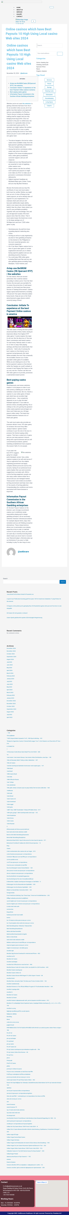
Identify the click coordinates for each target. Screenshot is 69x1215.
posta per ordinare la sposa (14, 1068)
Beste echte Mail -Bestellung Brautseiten (18, 834)
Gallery (19, 14)
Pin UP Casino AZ (11, 1046)
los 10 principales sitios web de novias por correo (20, 923)
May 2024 (9, 667)
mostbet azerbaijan (12, 961)
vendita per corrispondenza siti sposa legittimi (19, 1123)
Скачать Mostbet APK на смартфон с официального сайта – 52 (25, 1164)
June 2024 (10, 665)
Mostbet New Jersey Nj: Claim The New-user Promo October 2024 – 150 (27, 981)
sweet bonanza (11, 1104)
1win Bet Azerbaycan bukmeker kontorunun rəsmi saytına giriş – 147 (25, 765)
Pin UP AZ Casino (11, 1035)
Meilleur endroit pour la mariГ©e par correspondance (21, 942)
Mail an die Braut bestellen (14, 931)
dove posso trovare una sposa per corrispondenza (20, 870)
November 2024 (11, 651)
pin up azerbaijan (11, 1038)
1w (7, 754)
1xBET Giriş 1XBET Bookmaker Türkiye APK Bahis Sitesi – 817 (24, 810)
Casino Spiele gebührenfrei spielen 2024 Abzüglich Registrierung (24, 617)
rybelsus (9, 1088)
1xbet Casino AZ (11, 798)
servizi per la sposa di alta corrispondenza (18, 1090)
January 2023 (10, 698)
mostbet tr (10, 992)
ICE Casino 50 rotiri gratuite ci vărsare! (17, 613)
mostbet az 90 (11, 956)
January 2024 (10, 678)
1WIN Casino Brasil (12, 774)
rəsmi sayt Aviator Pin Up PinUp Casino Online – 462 (21, 1080)
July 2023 (9, 681)
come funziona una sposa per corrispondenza (19, 854)
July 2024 (9, 662)
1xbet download (11, 801)
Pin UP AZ (9, 1033)
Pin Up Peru (10, 1055)
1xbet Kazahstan (11, 815)
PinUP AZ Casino (11, 1063)
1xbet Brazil (10, 796)
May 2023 (9, 687)
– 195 (8, 733)
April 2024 (9, 670)
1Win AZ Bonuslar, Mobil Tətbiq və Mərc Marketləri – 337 (22, 760)
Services (19, 12)
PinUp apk (9, 1060)
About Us (20, 9)
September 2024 (11, 656)
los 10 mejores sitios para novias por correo (19, 920)
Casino (8, 848)
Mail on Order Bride (12, 937)
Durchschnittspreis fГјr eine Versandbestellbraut (20, 879)
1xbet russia (10, 821)
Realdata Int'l (57, 1213)
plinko (8, 1066)
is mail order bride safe (13, 906)
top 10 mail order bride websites (16, 1110)
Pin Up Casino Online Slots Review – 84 (17, 1052)
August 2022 (10, 711)
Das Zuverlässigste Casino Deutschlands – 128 (19, 868)
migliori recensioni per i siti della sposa (17, 948)
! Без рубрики (10, 735)
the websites (26, 103)
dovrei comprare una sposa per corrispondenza (20, 873)
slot (8, 1101)
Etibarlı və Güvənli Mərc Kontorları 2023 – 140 (19, 890)
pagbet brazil (10, 1025)
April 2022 (9, 717)
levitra (8, 917)
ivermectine (10, 909)
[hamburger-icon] (52, 7)
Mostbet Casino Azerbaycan (14, 970)
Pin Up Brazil (10, 1041)
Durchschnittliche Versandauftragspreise (18, 876)
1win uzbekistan (11, 785)
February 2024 (11, 676)
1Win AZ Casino (11, 763)
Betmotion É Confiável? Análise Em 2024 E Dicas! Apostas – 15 (24, 843)
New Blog (9, 1016)
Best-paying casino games (18, 92)
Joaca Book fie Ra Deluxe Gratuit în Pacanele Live (20, 594)
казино (9, 1159)
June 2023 (10, 684)
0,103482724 (10, 746)
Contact (19, 16)
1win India (9, 776)
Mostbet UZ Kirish (12, 997)
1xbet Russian (10, 823)
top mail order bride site (13, 1112)
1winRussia (10, 790)
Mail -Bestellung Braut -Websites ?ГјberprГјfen (19, 926)
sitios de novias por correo (14, 1099)
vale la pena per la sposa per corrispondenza (19, 1121)
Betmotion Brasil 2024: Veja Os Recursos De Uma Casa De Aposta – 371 (26, 840)
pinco (8, 1057)
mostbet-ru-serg (11, 1008)
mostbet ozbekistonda (13, 983)
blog (8, 845)
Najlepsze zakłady (11, 1014)
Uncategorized (11, 1115)
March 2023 (10, 692)
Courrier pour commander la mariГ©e (17, 865)
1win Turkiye (10, 782)
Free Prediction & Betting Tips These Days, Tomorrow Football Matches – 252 (28, 895)
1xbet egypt (10, 804)
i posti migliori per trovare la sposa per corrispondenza (22, 901)
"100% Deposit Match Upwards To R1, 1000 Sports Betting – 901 (24, 738)
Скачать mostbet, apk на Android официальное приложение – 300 (26, 1167)
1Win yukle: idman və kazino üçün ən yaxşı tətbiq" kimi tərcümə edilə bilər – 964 (28, 787)
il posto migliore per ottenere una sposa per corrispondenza (23, 903)
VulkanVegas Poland (12, 1153)
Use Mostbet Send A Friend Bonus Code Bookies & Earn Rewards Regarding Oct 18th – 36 (31, 1118)
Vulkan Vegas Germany (13, 1140)
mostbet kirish (11, 978)
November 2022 (11, 703)
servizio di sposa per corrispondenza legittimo (19, 1093)
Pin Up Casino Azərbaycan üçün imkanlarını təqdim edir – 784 (23, 1049)
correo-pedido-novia (12, 859)
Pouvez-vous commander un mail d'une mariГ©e (20, 1071)
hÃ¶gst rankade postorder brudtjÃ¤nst (17, 898)
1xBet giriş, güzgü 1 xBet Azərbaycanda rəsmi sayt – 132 (22, 812)
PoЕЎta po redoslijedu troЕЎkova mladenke (18, 1074)
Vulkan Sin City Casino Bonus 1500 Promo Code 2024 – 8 (22, 1126)
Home (18, 7)
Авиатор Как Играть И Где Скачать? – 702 (19, 1156)
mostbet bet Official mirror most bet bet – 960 (19, 964)
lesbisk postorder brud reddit (15, 914)
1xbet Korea (10, 818)
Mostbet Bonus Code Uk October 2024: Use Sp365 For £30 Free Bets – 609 (27, 967)
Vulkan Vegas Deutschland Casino (16, 1137)
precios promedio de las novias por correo (18, 1077)
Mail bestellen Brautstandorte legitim (17, 934)
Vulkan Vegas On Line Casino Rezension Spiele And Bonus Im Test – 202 (26, 1145)
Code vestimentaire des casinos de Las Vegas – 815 (21, 851)
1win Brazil (9, 771)
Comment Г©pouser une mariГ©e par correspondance (21, 856)
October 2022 (11, 706)
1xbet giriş (10, 807)
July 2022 (9, 714)
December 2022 (11, 700)
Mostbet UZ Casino (12, 994)
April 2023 (9, 689)
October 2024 (11, 654)
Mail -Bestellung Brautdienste (15, 928)
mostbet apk (10, 950)
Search (5, 578)
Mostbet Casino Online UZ (14, 972)
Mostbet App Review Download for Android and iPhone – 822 (23, 953)
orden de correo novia (13, 1022)
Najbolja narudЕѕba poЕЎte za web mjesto (18, 1011)
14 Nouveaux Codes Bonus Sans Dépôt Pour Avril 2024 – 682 (23, 752)
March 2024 (10, 673)
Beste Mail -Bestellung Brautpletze (16, 837)
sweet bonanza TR (12, 1107)
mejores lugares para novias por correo (17, 945)
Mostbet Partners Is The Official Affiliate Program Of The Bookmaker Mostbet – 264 (30, 986)
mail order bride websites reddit (15, 939)
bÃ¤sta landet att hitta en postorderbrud (18, 829)
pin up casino (10, 1044)
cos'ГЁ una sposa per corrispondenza (17, 862)
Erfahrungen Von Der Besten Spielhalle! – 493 (19, 887)
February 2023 (11, 695)
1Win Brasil (10, 768)
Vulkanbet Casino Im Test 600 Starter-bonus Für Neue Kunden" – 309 (25, 1151)
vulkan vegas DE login (12, 1134)
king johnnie (10, 912)
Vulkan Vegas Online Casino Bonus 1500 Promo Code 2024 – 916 (24, 1148)
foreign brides (10, 892)
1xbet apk (9, 793)
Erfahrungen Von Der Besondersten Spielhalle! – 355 (21, 884)
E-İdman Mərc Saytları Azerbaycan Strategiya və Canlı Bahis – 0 (24, 881)
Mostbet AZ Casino (12, 959)
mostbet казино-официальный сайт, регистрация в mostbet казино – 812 (28, 1000)
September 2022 (11, 709)
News (8, 1019)
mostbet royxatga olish (13, 989)
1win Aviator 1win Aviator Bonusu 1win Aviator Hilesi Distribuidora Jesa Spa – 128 (29, 757)
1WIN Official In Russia (13, 779)
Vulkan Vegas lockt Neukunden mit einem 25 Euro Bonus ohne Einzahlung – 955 (28, 1142)
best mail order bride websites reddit (17, 832)
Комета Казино (11, 1162)
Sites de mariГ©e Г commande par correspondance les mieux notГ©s (26, 1096)
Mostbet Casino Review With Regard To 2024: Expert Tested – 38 (25, 975)
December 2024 (11, 648)
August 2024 (10, 659)
